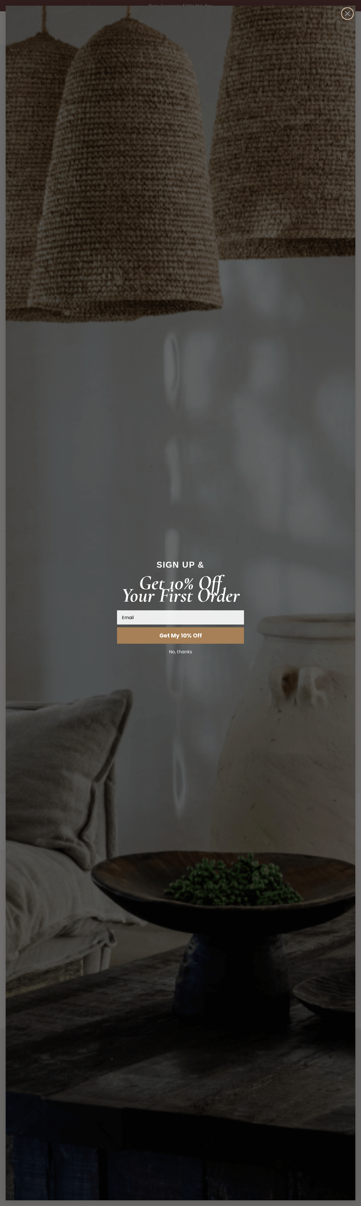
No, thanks (180, 652)
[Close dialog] (347, 13)
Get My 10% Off (180, 635)
